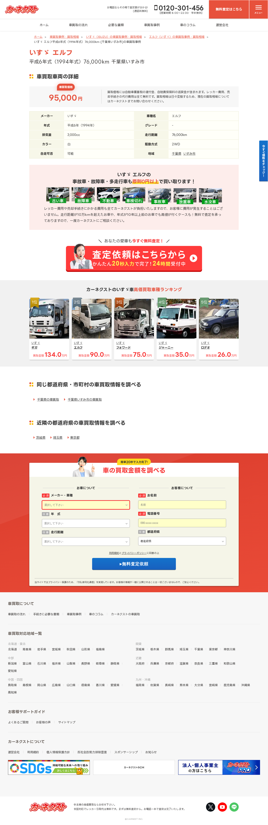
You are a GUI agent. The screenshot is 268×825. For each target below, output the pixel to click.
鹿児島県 (229, 685)
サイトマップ (66, 722)
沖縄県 (245, 685)
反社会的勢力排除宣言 (92, 752)
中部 (11, 658)
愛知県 (12, 670)
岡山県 (41, 685)
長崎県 (169, 685)
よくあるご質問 (18, 722)
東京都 (75, 437)
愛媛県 (115, 685)
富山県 (27, 663)
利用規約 (114, 553)
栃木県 (154, 649)
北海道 (12, 649)
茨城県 (40, 437)
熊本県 (184, 685)
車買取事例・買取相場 (64, 36)
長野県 (85, 663)
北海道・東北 (17, 643)
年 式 (55, 514)
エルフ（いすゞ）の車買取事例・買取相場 (177, 36)
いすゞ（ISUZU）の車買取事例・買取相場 (114, 36)
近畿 (139, 658)
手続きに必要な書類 (46, 614)
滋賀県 (184, 663)
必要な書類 (116, 25)
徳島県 (85, 685)
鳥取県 (12, 685)
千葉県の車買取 (48, 399)
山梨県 (71, 663)
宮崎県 (213, 685)
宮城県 (56, 649)
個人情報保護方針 (58, 752)
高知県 (12, 692)
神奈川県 (229, 649)
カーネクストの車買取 (125, 614)
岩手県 (41, 649)
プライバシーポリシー (134, 553)
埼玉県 (57, 437)
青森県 (27, 649)
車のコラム (188, 25)
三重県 (213, 663)
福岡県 (140, 685)
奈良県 (198, 663)
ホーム (44, 25)
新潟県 (12, 663)
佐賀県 (154, 685)
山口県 (71, 685)
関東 (139, 643)
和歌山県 (229, 663)
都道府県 (153, 531)
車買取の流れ (78, 25)
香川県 (100, 685)
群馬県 (169, 649)
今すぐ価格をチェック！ (263, 161)
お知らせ (151, 752)
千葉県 (176, 153)
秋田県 (71, 649)
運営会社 (222, 25)
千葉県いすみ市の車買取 (85, 399)
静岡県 (115, 663)
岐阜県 (100, 663)
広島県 (56, 685)
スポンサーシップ (126, 752)
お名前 (152, 495)
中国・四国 (15, 679)
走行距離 (57, 532)
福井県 (56, 663)
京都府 (169, 663)
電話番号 (153, 513)
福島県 (100, 649)
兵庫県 (154, 663)
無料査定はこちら (229, 9)
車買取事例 (152, 25)
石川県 (41, 663)
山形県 (85, 649)
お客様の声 (43, 722)
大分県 (198, 685)
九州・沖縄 (143, 679)
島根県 (27, 685)
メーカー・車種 (62, 495)
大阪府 (140, 663)
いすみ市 (189, 153)
